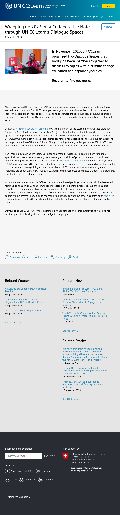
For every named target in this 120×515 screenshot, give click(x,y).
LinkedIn (48, 479)
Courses (42, 16)
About (33, 16)
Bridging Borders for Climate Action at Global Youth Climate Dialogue (82, 290)
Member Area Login (18, 496)
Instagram (30, 479)
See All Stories (70, 399)
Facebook (16, 471)
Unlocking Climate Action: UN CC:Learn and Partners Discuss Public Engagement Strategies (85, 302)
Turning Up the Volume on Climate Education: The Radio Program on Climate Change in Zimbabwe (84, 370)
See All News (69, 330)
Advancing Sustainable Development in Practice (26, 290)
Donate (109, 5)
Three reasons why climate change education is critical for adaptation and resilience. (83, 384)
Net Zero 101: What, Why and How (23, 310)
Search (111, 16)
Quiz (102, 16)
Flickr (14, 479)
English (94, 6)
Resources (54, 16)
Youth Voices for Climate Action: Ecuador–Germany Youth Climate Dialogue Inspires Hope (84, 316)
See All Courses (13, 322)
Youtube (46, 471)
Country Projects (70, 16)
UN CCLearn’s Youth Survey (73, 160)
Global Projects (90, 16)
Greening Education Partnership (33, 128)
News (109, 26)
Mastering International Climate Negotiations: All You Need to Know (24, 301)
